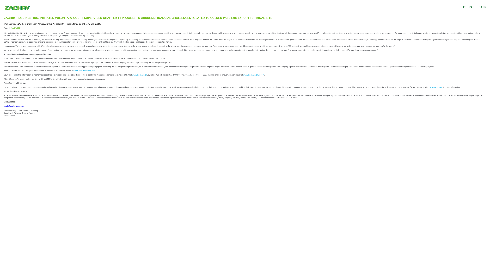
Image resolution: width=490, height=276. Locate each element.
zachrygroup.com (436, 87)
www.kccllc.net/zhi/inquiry (253, 75)
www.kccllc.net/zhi (139, 75)
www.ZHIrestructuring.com (84, 71)
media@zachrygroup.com (14, 106)
